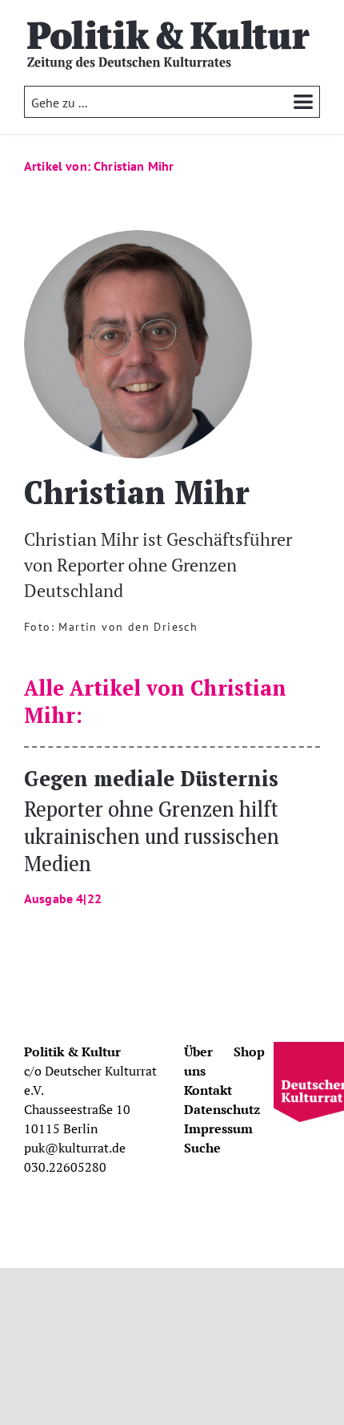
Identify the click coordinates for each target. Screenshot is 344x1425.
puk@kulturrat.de (75, 1148)
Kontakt (208, 1090)
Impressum (218, 1128)
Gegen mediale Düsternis (151, 834)
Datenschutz (222, 1109)
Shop (249, 1051)
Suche (202, 1148)
